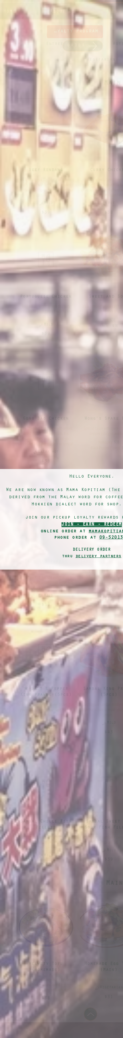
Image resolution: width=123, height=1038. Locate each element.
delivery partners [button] (99, 556)
